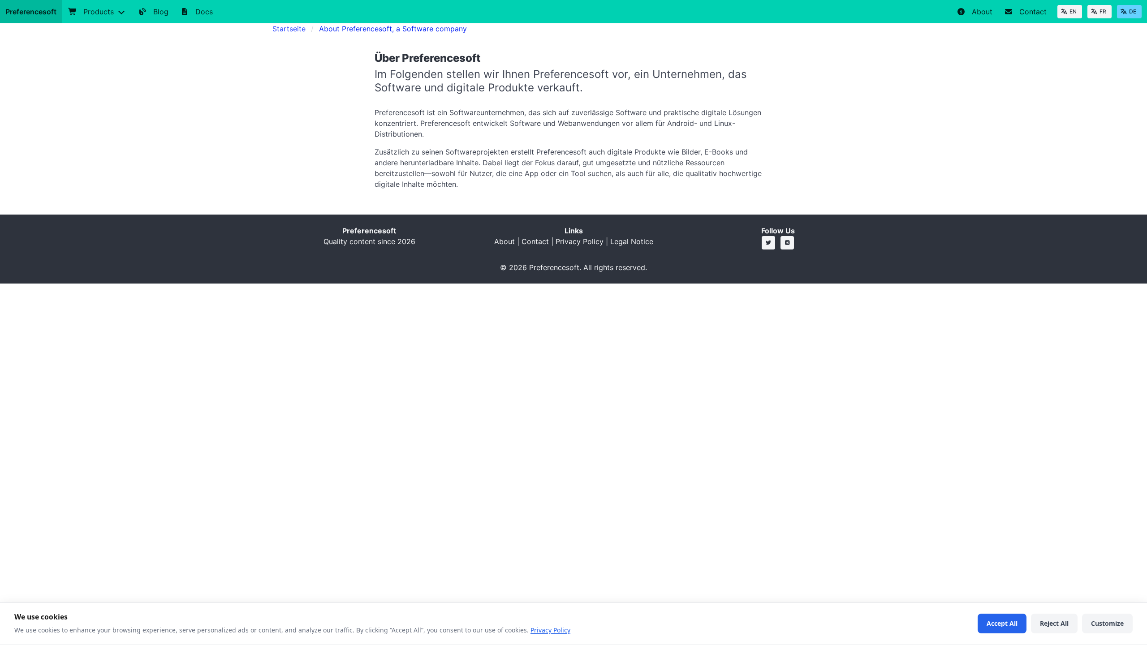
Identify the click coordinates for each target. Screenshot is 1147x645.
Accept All (1002, 623)
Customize (1107, 623)
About (504, 241)
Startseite (289, 28)
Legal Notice (631, 241)
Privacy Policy (580, 241)
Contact (535, 241)
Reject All (1054, 623)
